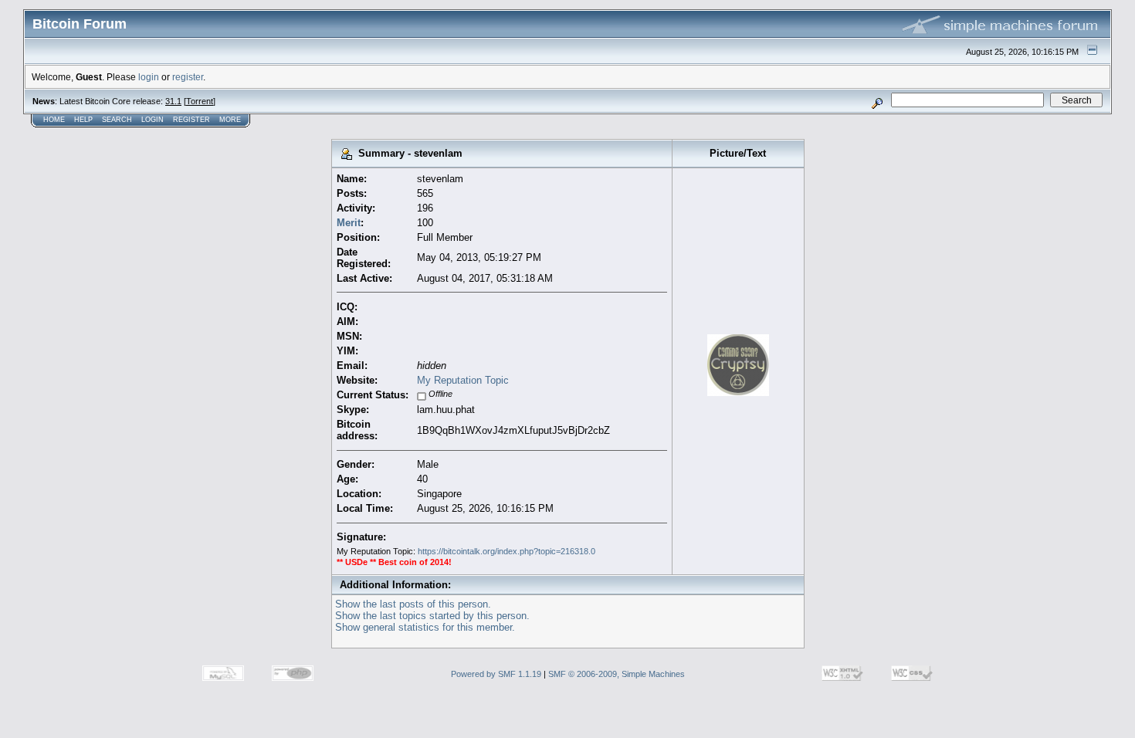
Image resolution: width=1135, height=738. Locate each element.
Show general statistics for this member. (425, 627)
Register (191, 120)
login (148, 77)
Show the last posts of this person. (413, 604)
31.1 (173, 101)
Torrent (199, 101)
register (187, 77)
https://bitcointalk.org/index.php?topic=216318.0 (506, 551)
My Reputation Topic (463, 380)
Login (152, 120)
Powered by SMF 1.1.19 (496, 674)
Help (83, 120)
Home (54, 120)
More (230, 120)
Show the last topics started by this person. (432, 615)
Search (117, 120)
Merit (349, 223)
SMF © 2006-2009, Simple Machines (616, 674)
